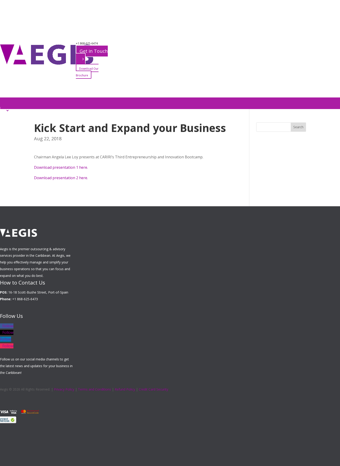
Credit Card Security (153, 389)
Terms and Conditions (94, 389)
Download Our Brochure (87, 72)
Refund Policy (125, 389)
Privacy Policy (64, 389)
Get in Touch (94, 51)
